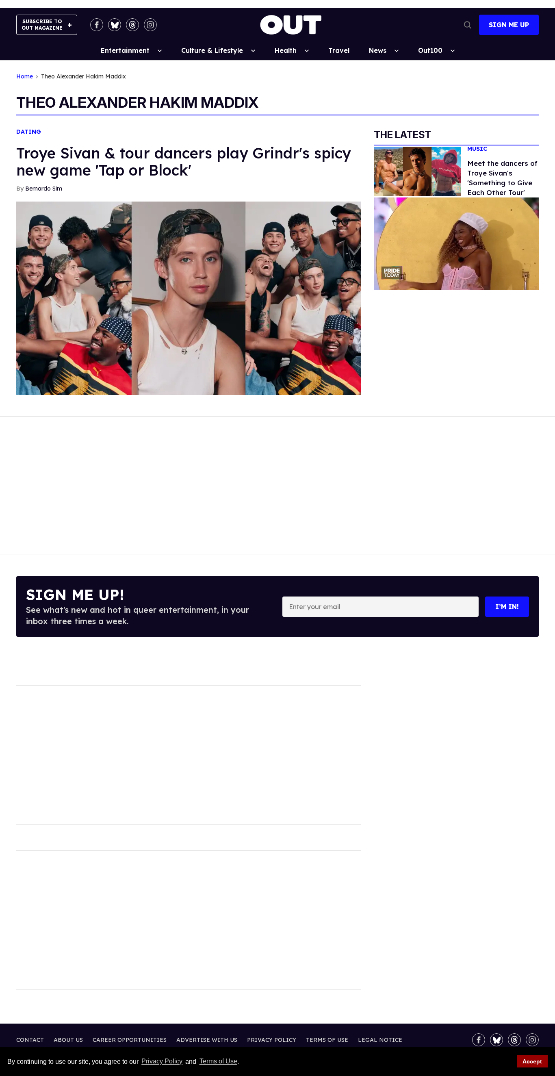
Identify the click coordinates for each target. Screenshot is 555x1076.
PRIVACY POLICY (271, 1039)
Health (286, 50)
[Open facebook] (96, 24)
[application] (456, 243)
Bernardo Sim (43, 188)
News (377, 50)
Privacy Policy (161, 1061)
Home (24, 76)
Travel (338, 50)
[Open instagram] (150, 24)
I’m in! (507, 607)
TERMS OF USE (327, 1039)
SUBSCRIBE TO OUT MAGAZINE (42, 24)
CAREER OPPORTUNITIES (130, 1039)
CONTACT (30, 1039)
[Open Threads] (132, 24)
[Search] (468, 25)
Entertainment (125, 50)
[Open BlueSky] (114, 24)
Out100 (430, 50)
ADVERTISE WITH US (206, 1039)
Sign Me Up (509, 25)
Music (477, 148)
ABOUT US (68, 1039)
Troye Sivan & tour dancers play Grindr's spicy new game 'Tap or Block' (183, 161)
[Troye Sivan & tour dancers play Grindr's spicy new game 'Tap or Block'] (188, 298)
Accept (532, 1061)
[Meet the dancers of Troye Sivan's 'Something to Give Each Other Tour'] (417, 171)
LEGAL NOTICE (380, 1039)
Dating (28, 131)
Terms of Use (218, 1061)
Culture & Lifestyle (212, 50)
